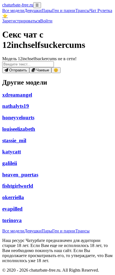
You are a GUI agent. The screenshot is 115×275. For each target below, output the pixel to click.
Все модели (13, 231)
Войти (46, 20)
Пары (47, 10)
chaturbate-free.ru (17, 5)
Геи (63, 10)
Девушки (33, 10)
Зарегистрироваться (21, 20)
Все (13, 10)
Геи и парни (63, 231)
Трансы (82, 10)
